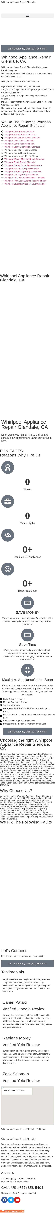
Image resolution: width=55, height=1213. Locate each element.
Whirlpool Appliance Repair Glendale (18, 2)
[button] (27, 15)
